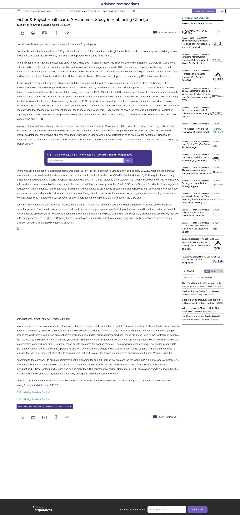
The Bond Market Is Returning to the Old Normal (208, 283)
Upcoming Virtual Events (194, 32)
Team (23, 24)
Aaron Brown (189, 319)
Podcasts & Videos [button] (114, 11)
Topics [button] (60, 11)
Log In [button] (221, 11)
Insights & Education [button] (37, 11)
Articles (188, 277)
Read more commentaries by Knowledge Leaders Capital (44, 406)
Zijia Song (188, 311)
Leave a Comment (167, 32)
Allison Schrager (190, 286)
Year (220, 271)
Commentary (205, 277)
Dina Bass (188, 294)
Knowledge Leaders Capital (44, 24)
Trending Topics (193, 23)
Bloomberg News (205, 286)
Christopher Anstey (191, 303)
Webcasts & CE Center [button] (83, 11)
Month (213, 271)
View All (209, 23)
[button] (22, 32)
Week (207, 271)
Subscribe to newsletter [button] (204, 11)
